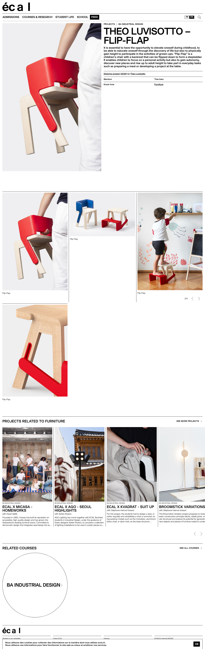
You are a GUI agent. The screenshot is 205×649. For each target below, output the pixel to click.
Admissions (11, 17)
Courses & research (37, 17)
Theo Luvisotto (137, 74)
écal (11, 630)
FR (187, 17)
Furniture (158, 84)
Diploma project (112, 74)
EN (191, 17)
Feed (94, 17)
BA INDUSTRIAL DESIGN (130, 24)
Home (16, 7)
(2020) (123, 74)
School (82, 17)
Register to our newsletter (11, 638)
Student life (64, 17)
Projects (109, 24)
